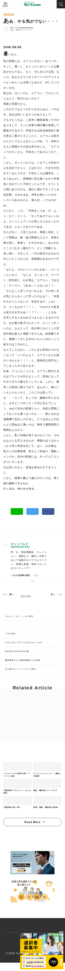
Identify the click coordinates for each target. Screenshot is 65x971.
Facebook (48, 511)
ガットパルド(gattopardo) (21, 28)
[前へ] (5, 594)
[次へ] (59, 594)
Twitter (32, 511)
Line (17, 511)
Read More (32, 822)
